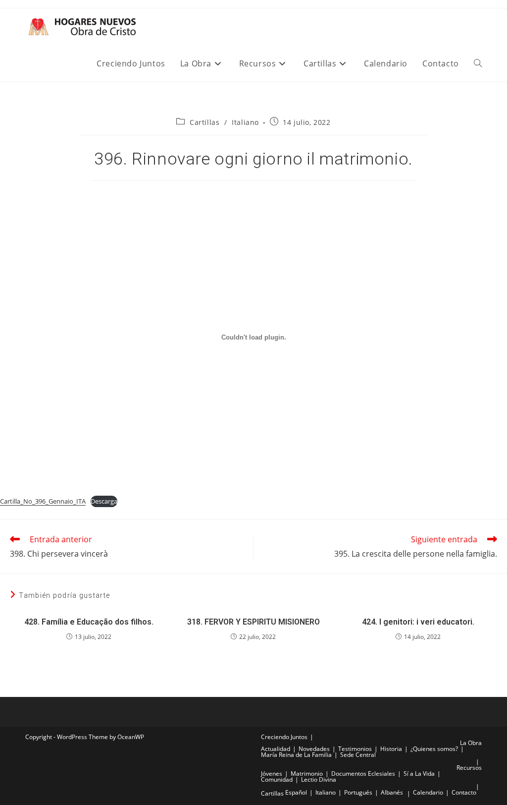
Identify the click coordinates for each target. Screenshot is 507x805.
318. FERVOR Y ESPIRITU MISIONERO (253, 622)
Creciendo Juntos (284, 737)
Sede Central (358, 754)
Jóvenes (271, 773)
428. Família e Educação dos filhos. (88, 622)
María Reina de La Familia (296, 754)
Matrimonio (307, 773)
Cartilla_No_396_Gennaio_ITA (43, 501)
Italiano (245, 122)
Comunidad (277, 779)
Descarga (104, 501)
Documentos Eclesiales (363, 773)
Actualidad (275, 749)
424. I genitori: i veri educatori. (418, 622)
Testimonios (355, 749)
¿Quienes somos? (434, 749)
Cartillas (204, 122)
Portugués (358, 792)
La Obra (471, 743)
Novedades (314, 749)
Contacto (464, 792)
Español (296, 792)
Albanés (392, 792)
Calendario (428, 792)
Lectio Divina (318, 779)
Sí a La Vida (419, 773)
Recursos (469, 767)
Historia (391, 749)
